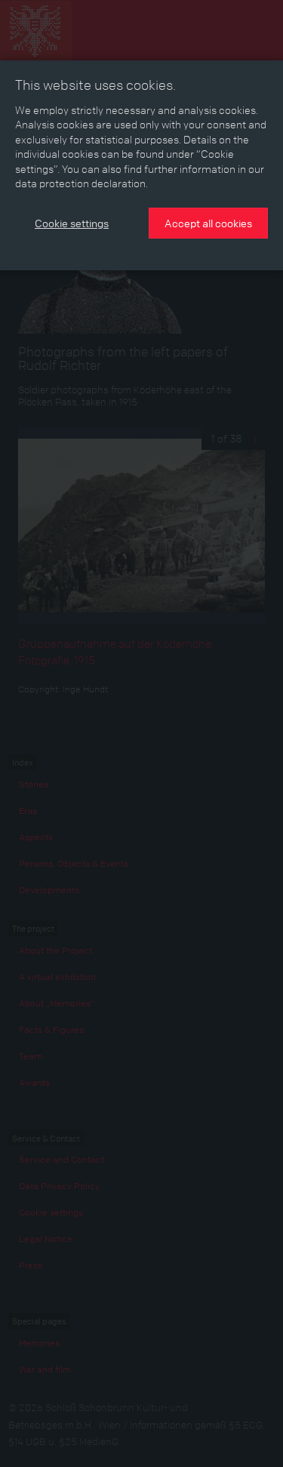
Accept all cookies (208, 223)
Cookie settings (72, 223)
